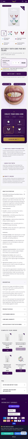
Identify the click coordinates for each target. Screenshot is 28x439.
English (11, 410)
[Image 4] (22, 33)
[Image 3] (16, 33)
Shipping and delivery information (9, 390)
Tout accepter (7, 433)
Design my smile (14, 139)
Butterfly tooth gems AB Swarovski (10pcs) (21, 343)
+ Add (7, 350)
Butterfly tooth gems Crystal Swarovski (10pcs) (7, 344)
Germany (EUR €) (13, 414)
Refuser (14, 436)
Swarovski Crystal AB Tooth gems (21, 365)
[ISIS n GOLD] (14, 1)
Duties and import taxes (10, 385)
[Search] (22, 1)
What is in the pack (8, 191)
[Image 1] (4, 33)
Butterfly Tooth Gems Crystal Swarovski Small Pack (7, 366)
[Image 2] (10, 33)
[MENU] (0, 1)
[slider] (9, 95)
